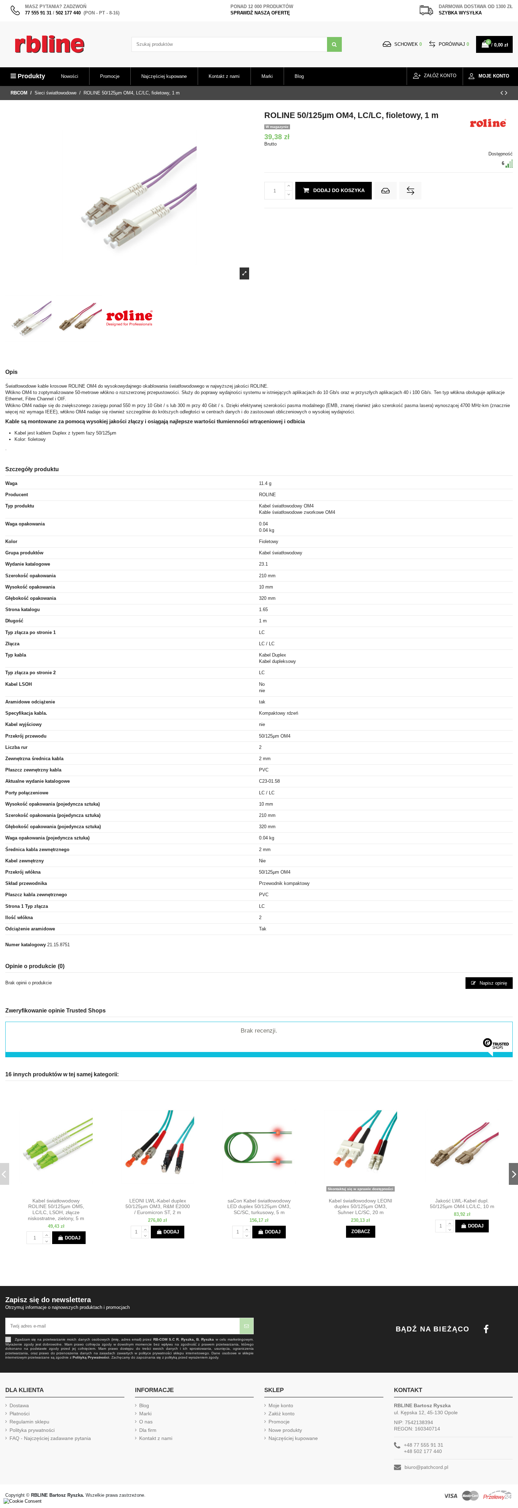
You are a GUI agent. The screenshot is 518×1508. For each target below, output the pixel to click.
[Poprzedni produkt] (502, 93)
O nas (146, 1421)
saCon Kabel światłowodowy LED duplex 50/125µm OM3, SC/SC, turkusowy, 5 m (259, 1206)
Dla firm (147, 1430)
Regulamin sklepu (29, 1421)
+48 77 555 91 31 (423, 1445)
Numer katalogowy (25, 944)
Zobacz (360, 1231)
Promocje (279, 1421)
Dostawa (19, 1405)
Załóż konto (282, 1413)
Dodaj (72, 1238)
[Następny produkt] (506, 93)
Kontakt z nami (155, 1438)
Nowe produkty (285, 1430)
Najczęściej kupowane (293, 1438)
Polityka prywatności (32, 1430)
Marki (145, 1413)
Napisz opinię (492, 983)
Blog (144, 1405)
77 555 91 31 (38, 13)
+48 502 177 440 (423, 1451)
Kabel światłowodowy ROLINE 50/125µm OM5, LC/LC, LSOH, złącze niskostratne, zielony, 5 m (56, 1209)
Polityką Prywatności (91, 1357)
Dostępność (500, 153)
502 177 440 (68, 13)
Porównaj (453, 44)
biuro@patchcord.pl (426, 1467)
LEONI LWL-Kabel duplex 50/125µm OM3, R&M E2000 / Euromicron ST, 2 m (157, 1206)
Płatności (20, 1413)
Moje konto (281, 1405)
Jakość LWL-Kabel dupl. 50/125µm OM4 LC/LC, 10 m (462, 1204)
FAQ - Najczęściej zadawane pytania (50, 1438)
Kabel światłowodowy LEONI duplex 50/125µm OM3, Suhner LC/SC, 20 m (360, 1206)
